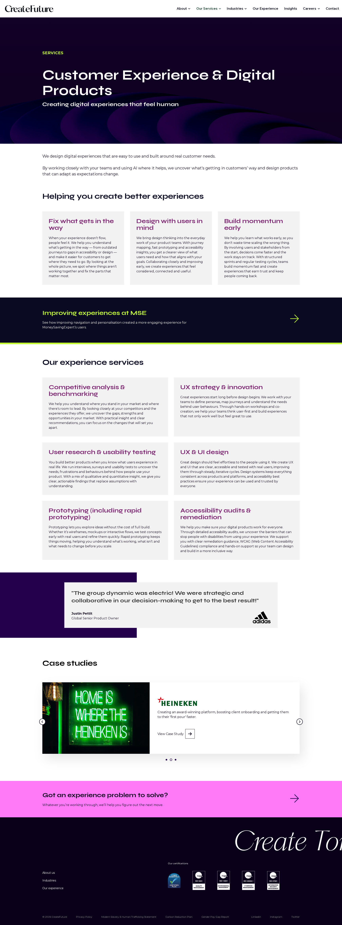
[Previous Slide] (42, 722)
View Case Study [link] (171, 738)
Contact (332, 8)
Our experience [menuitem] (53, 888)
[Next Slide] (299, 722)
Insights (290, 8)
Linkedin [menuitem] (256, 916)
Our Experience (265, 8)
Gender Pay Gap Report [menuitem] (215, 916)
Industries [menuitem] (49, 880)
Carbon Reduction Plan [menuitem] (178, 916)
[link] (29, 8)
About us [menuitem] (48, 873)
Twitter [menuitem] (295, 916)
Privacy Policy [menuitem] (84, 916)
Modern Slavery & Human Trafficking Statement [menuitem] (128, 916)
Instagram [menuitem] (276, 916)
